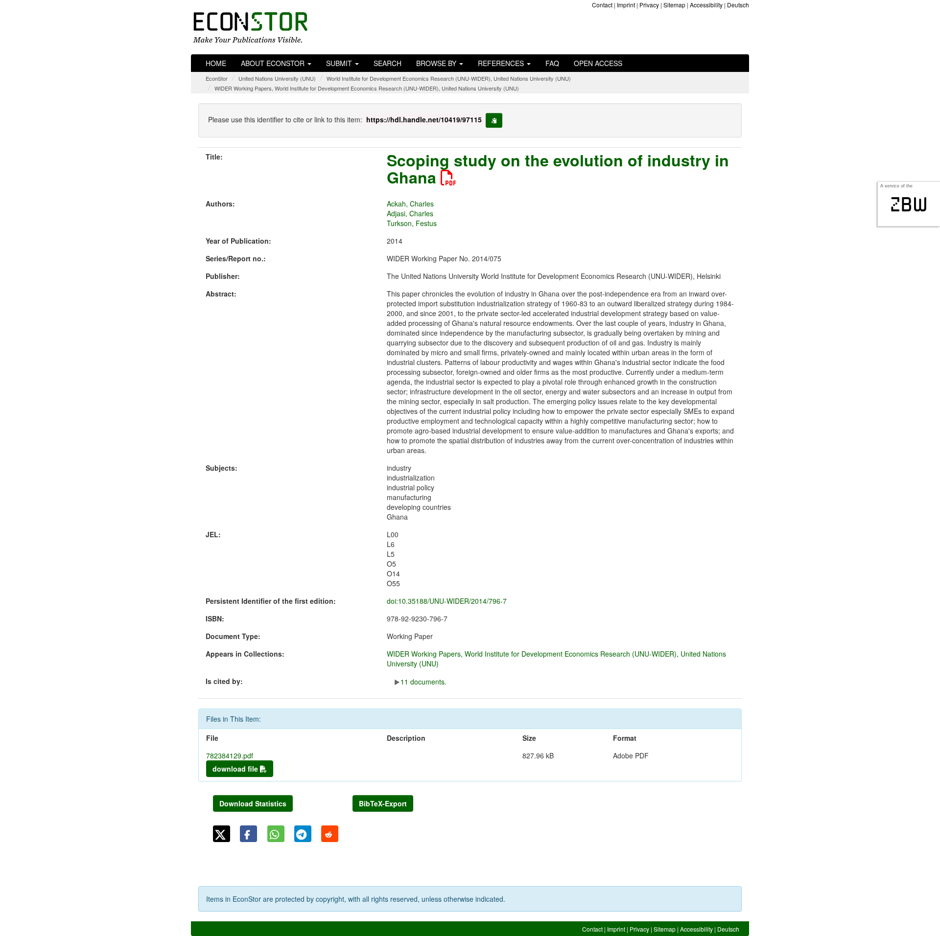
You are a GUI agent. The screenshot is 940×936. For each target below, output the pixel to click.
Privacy (649, 4)
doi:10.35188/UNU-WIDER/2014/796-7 (447, 601)
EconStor (217, 78)
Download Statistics (252, 803)
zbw (909, 204)
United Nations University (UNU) (277, 78)
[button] (221, 833)
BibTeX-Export (383, 803)
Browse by (437, 63)
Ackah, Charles (410, 203)
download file (236, 769)
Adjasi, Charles (410, 213)
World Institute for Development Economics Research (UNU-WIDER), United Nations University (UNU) (449, 78)
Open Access (598, 63)
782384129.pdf (229, 755)
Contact (602, 4)
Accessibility (706, 4)
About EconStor (273, 63)
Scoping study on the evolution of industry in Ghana (558, 168)
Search (387, 63)
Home (216, 63)
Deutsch (738, 4)
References (502, 63)
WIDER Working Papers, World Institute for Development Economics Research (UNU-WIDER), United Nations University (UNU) (366, 88)
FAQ (552, 63)
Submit (340, 63)
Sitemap (674, 4)
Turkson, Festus (412, 223)
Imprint (626, 4)
